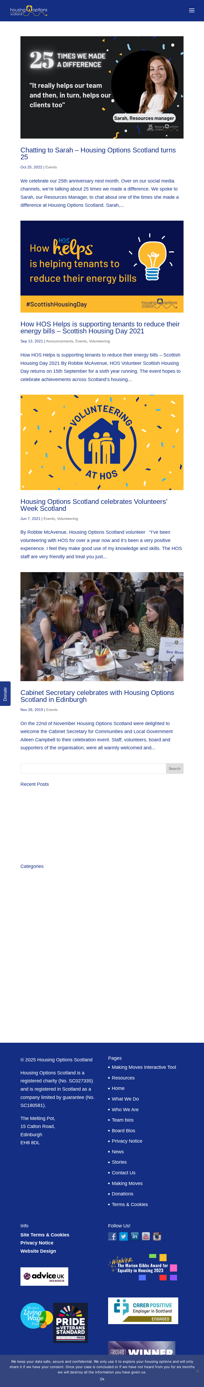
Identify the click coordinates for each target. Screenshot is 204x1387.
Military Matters (36, 970)
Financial (30, 938)
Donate (5, 694)
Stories (119, 1162)
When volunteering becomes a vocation (62, 851)
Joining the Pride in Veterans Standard (61, 812)
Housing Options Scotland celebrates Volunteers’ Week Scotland (93, 505)
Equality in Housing (40, 917)
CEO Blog (31, 896)
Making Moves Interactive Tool (144, 1067)
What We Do (125, 1099)
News (118, 1151)
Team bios (123, 1120)
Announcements (59, 341)
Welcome (30, 1023)
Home (118, 1088)
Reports (28, 991)
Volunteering (99, 341)
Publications (33, 981)
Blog (25, 886)
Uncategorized (35, 1002)
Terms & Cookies (130, 1204)
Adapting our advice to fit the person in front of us (72, 841)
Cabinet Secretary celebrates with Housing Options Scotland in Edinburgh (97, 696)
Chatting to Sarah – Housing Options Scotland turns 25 (98, 153)
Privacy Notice (127, 1141)
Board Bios (123, 1130)
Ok (102, 1379)
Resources (123, 1078)
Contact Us (123, 1172)
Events (51, 167)
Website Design (38, 1251)
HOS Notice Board (40, 960)
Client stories (34, 907)
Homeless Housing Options (49, 949)
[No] (197, 1371)
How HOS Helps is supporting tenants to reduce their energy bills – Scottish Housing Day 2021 (100, 327)
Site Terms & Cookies (44, 1235)
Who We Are (125, 1109)
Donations (122, 1193)
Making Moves (127, 1183)
